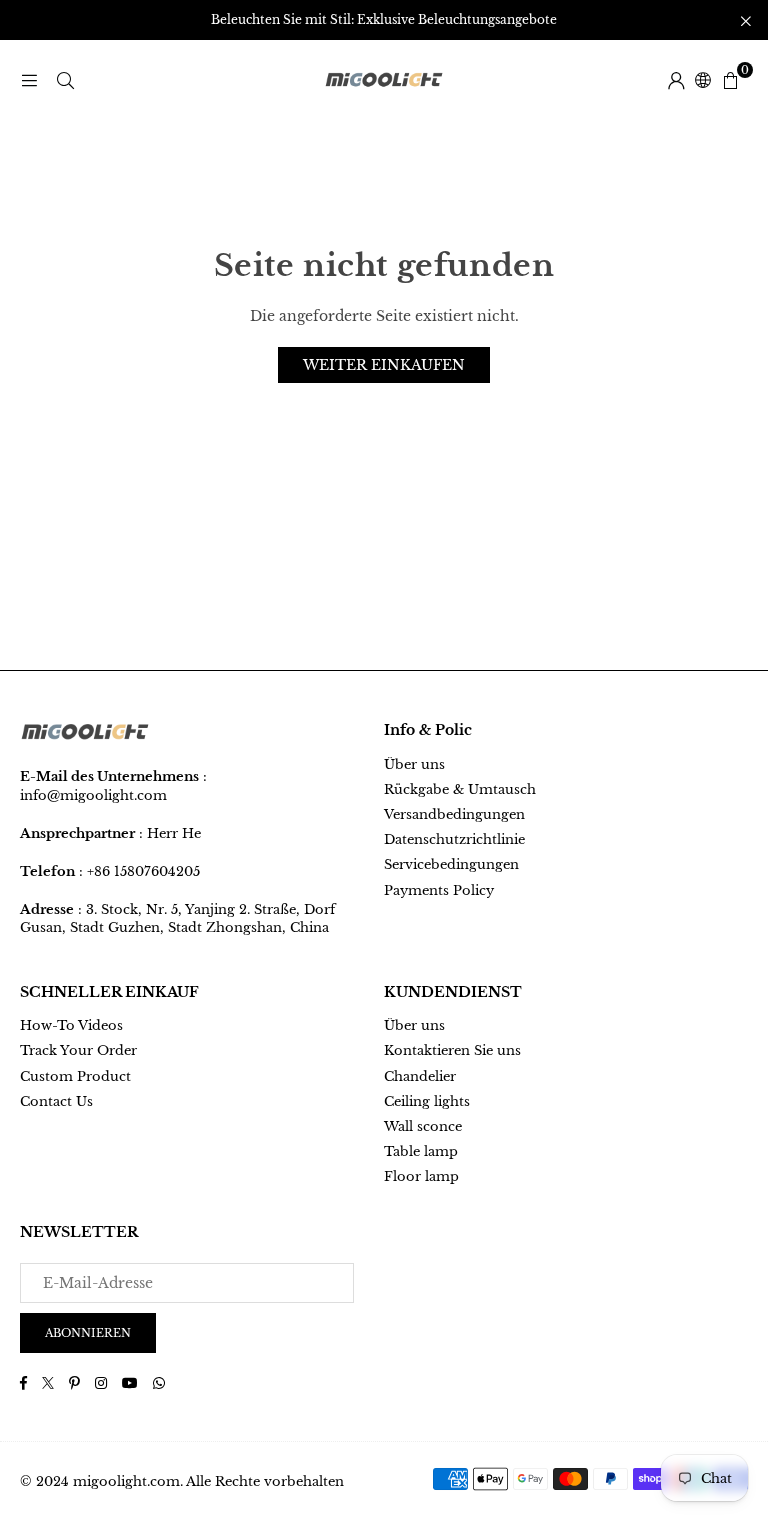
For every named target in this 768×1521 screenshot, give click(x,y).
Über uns (414, 764)
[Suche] (65, 80)
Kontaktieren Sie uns (452, 1050)
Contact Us (56, 1101)
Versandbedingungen (454, 814)
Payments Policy (439, 890)
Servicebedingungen (451, 864)
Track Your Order (78, 1050)
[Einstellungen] (676, 80)
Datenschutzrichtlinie (454, 839)
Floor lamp (421, 1176)
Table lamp (421, 1151)
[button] (730, 80)
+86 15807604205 (143, 871)
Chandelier (420, 1076)
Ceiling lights (427, 1101)
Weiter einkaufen (384, 365)
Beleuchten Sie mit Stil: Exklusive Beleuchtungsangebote (384, 20)
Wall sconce (423, 1126)
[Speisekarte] (29, 80)
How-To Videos (71, 1025)
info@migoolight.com (93, 795)
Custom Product (75, 1076)
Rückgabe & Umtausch (460, 789)
